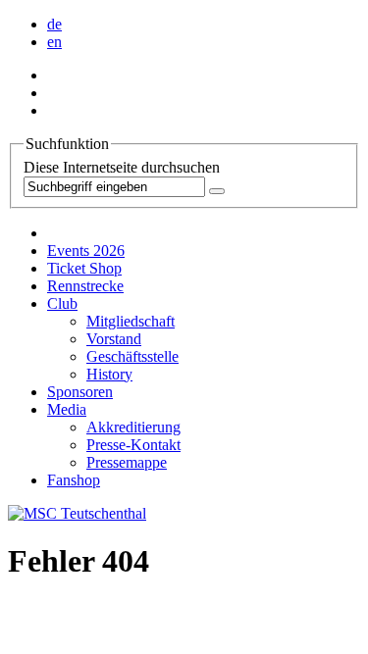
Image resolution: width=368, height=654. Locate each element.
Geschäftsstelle (132, 356)
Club (62, 303)
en (54, 41)
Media (66, 409)
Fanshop (73, 480)
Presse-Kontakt (133, 444)
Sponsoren (80, 391)
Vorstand (113, 338)
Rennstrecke (85, 285)
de (54, 24)
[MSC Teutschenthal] (77, 513)
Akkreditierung (133, 427)
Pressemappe (126, 462)
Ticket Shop (84, 268)
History (109, 374)
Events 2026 (86, 250)
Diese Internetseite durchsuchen (122, 167)
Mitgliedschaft (130, 321)
